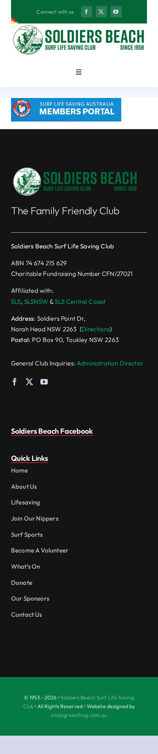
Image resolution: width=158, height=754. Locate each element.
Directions (96, 329)
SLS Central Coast (80, 301)
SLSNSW (36, 301)
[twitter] (101, 11)
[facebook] (86, 11)
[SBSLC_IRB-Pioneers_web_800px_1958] (75, 169)
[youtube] (116, 11)
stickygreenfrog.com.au (79, 715)
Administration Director (110, 363)
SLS (16, 301)
